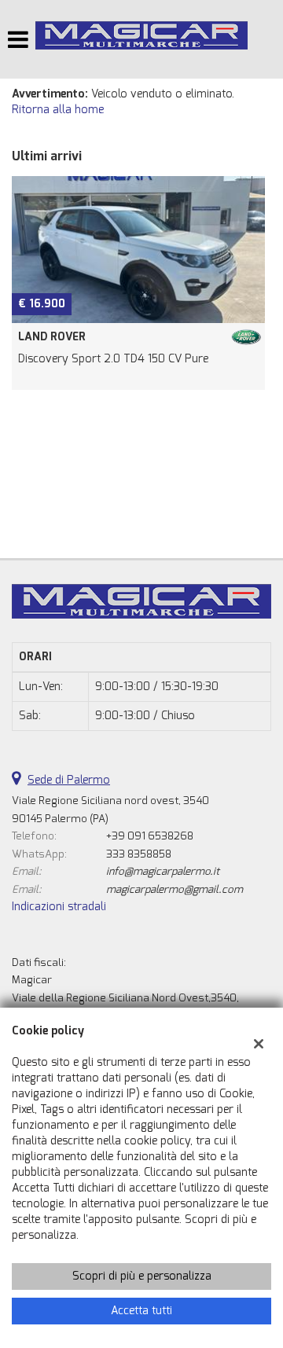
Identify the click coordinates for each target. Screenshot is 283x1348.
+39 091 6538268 (149, 836)
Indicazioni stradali (59, 906)
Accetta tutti (141, 1310)
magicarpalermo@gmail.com (174, 889)
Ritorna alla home (58, 109)
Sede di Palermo (69, 780)
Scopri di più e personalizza (141, 1276)
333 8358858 (138, 854)
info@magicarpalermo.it (162, 871)
